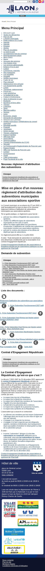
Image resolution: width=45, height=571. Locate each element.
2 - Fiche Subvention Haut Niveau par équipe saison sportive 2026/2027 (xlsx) (19, 318)
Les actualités (8, 74)
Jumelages (7, 129)
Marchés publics (9, 110)
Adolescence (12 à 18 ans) (13, 84)
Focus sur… (7, 91)
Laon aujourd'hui (9, 93)
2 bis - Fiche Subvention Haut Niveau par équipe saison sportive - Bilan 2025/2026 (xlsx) (21, 267)
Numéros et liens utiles (11, 103)
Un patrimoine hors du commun (15, 54)
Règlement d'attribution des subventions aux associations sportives (21, 301)
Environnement (9, 154)
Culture (6, 69)
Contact (6, 152)
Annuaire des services (11, 61)
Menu (22, 16)
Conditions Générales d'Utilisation (15, 566)
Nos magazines (9, 72)
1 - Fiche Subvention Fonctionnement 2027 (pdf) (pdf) (20, 263)
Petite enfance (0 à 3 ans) (12, 40)
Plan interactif (8, 82)
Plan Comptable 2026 (8, 347)
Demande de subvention (12, 118)
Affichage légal (9, 137)
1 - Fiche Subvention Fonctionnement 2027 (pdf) (26, 305)
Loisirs (5, 88)
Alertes (6, 48)
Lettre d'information (10, 157)
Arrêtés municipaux (10, 78)
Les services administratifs (13, 65)
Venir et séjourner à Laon (12, 99)
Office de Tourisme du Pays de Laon (16, 150)
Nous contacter (8, 560)
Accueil (4, 21)
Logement (7, 106)
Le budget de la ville (10, 95)
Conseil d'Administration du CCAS (16, 142)
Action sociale (8, 131)
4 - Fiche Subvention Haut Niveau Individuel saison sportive (22, 339)
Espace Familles (9, 135)
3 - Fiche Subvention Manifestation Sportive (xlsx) (19, 274)
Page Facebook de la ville (13, 159)
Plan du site (7, 37)
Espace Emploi (9, 148)
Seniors (6, 112)
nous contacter (7, 475)
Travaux (6, 105)
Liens (5, 114)
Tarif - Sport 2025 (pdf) (10, 284)
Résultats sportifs (9, 125)
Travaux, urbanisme (10, 133)
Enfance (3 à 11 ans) (11, 67)
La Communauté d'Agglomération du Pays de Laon (22, 146)
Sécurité (6, 144)
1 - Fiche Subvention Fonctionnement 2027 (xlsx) (19, 265)
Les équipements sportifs (12, 86)
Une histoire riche (10, 63)
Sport (5, 108)
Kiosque (6, 46)
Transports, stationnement (13, 89)
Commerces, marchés (11, 71)
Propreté (6, 127)
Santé (5, 155)
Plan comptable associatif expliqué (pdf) (16, 282)
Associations (8, 138)
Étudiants (6, 101)
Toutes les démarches (11, 35)
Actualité (6, 76)
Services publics (9, 140)
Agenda (6, 42)
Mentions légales (8, 564)
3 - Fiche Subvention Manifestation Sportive (24, 332)
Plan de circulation (10, 50)
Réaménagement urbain (12, 55)
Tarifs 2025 (28, 347)
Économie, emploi (10, 116)
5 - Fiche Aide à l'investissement (20, 342)
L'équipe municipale (10, 39)
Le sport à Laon (9, 52)
